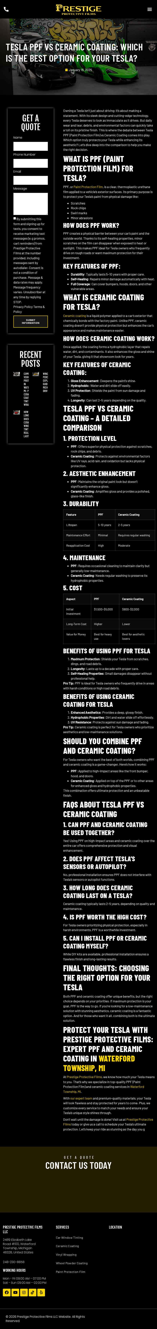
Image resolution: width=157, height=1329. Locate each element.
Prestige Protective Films (84, 1077)
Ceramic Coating (67, 1246)
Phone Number (24, 154)
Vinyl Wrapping (66, 1254)
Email (17, 171)
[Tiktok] (32, 1292)
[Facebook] (7, 1292)
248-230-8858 (14, 1262)
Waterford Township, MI (99, 1063)
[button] (149, 9)
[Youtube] (15, 1292)
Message (20, 188)
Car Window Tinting (69, 1237)
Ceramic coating (74, 316)
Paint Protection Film (88, 187)
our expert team (81, 1098)
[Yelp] (41, 1292)
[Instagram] (24, 1292)
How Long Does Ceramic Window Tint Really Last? (28, 424)
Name (17, 137)
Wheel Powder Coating (72, 1263)
